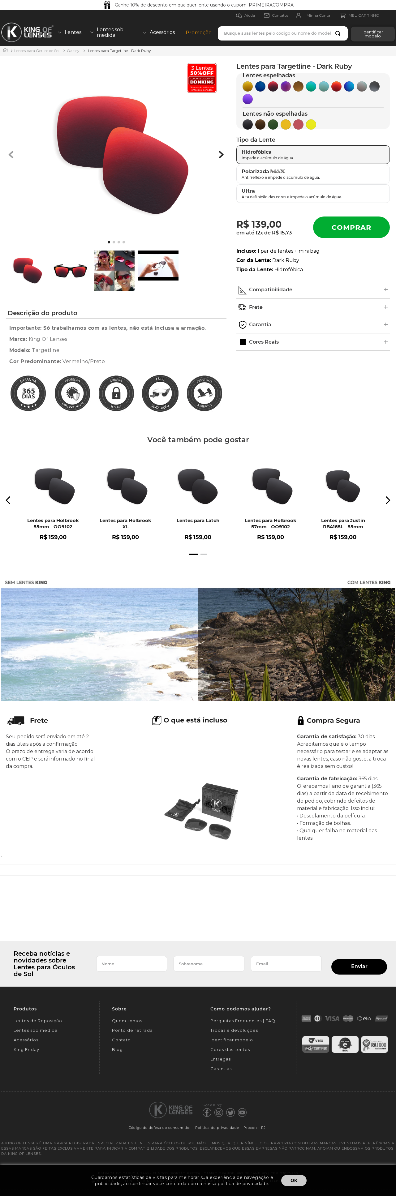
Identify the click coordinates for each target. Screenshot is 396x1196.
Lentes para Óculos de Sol (36, 50)
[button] (371, 33)
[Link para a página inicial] (5, 51)
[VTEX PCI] (315, 1052)
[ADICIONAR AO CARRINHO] (351, 227)
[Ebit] (345, 1052)
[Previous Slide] (8, 500)
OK (294, 1180)
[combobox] (283, 33)
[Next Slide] (388, 500)
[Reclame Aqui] (374, 1052)
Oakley (73, 50)
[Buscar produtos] (339, 33)
